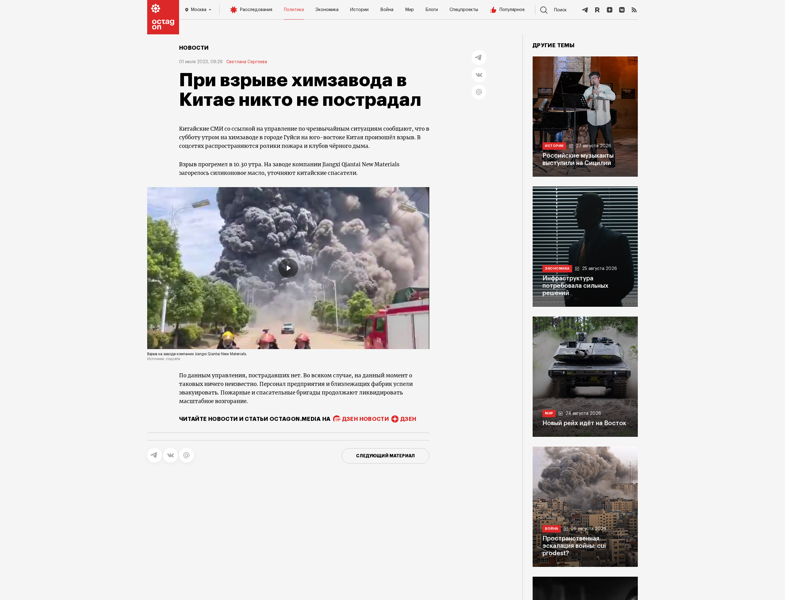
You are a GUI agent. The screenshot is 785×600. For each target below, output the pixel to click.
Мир (409, 10)
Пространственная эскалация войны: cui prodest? (574, 546)
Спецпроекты (464, 10)
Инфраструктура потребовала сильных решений (575, 285)
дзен (408, 419)
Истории (359, 10)
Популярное (512, 10)
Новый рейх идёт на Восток (584, 423)
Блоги (432, 10)
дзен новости (365, 419)
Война (386, 10)
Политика (294, 10)
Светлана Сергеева (246, 62)
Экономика (327, 10)
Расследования (256, 10)
